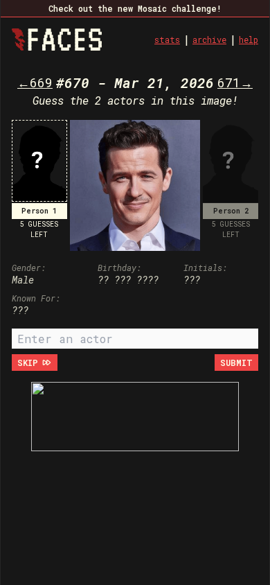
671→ (235, 82)
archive (209, 39)
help (248, 39)
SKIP (27, 362)
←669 (35, 82)
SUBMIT (236, 362)
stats (167, 39)
